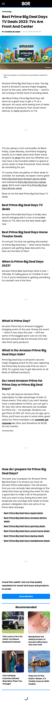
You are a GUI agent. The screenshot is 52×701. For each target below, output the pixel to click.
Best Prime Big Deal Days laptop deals (24, 536)
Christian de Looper (12, 32)
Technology (7, 12)
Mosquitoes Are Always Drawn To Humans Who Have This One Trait (38, 640)
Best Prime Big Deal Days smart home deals (27, 531)
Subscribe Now (26, 596)
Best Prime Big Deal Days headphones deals (27, 540)
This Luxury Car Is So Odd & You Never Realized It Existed (12, 639)
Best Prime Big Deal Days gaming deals (24, 526)
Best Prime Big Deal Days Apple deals (23, 513)
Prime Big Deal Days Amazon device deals (24, 179)
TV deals (16, 158)
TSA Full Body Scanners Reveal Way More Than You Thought (12, 679)
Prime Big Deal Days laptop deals (24, 184)
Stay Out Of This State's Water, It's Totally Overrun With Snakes (38, 680)
